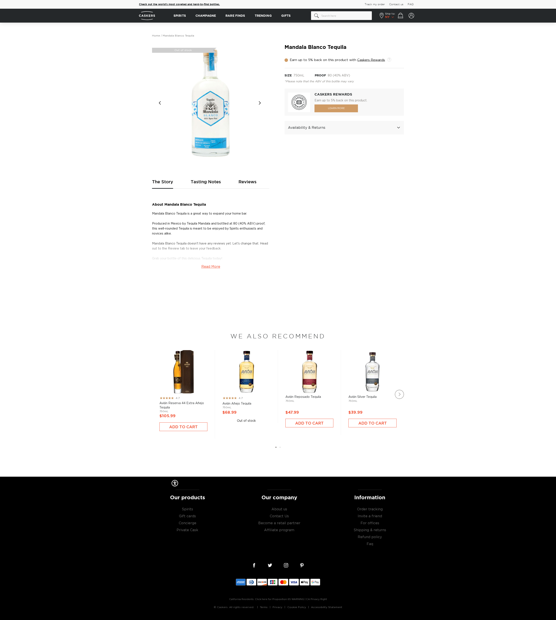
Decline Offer (320, 339)
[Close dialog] (358, 267)
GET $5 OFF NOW (320, 325)
